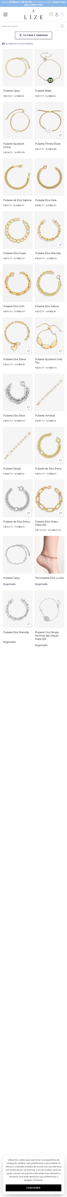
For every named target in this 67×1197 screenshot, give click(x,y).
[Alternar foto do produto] (60, 135)
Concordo (33, 1187)
